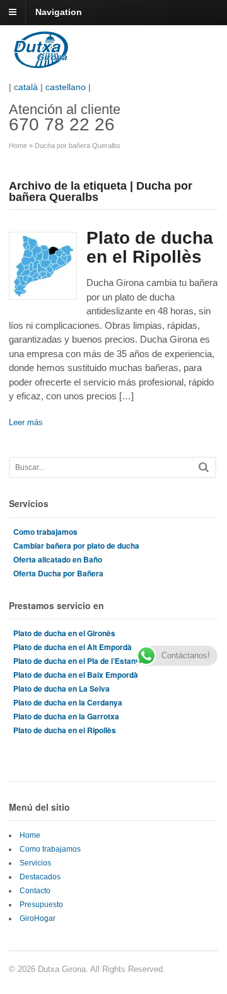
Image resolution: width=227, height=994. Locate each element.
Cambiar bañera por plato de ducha (76, 545)
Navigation (58, 12)
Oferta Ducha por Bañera (58, 573)
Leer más (26, 422)
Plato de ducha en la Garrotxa (66, 716)
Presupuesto (41, 904)
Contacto (35, 890)
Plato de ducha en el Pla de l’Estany (76, 660)
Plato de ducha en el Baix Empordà (75, 674)
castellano (65, 87)
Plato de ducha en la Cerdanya (67, 702)
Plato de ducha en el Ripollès (149, 247)
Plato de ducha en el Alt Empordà (72, 647)
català (26, 87)
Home (18, 145)
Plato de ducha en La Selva (61, 688)
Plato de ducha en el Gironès (64, 633)
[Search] (204, 467)
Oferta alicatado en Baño (57, 559)
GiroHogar (37, 918)
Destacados (40, 876)
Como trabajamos (45, 531)
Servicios (35, 863)
